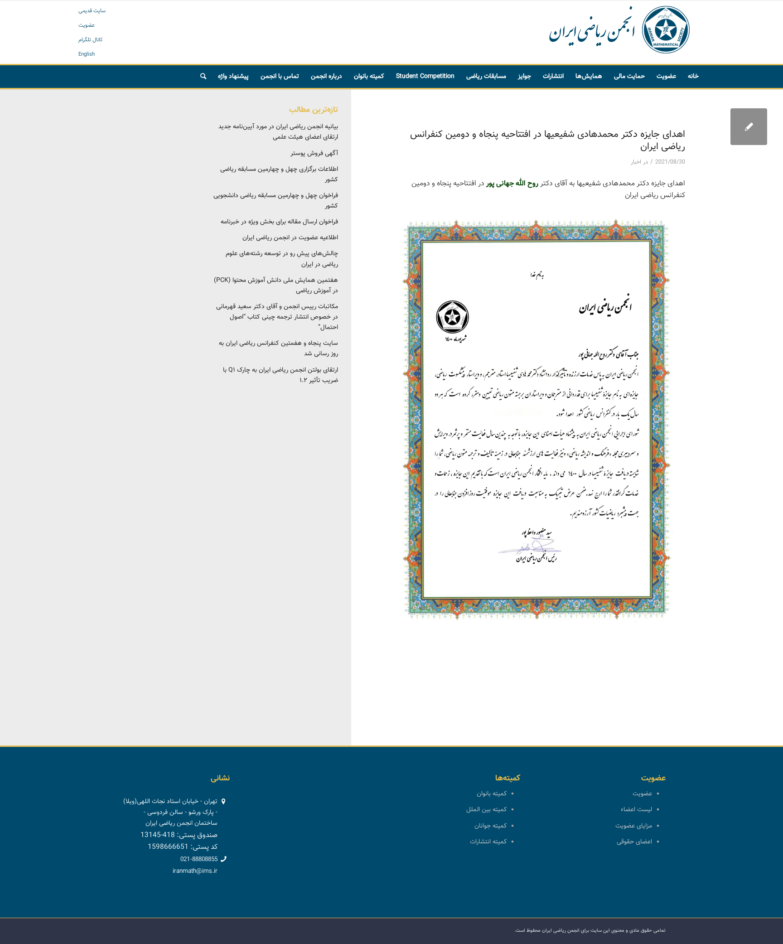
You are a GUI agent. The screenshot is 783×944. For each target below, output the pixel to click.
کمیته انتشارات (488, 842)
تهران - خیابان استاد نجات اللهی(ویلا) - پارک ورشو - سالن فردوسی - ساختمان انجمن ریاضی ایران (170, 812)
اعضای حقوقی (634, 842)
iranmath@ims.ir (195, 871)
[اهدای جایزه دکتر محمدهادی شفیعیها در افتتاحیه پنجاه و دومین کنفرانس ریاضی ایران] (748, 126)
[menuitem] (693, 76)
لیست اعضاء (636, 810)
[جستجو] (203, 76)
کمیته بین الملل (486, 810)
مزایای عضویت (633, 826)
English (86, 54)
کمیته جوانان (490, 826)
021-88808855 (199, 860)
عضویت (86, 25)
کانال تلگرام (90, 40)
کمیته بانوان (492, 794)
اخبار (636, 162)
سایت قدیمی (92, 11)
